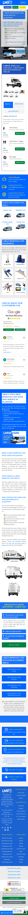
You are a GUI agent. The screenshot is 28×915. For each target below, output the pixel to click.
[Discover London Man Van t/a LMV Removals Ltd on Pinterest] (10, 828)
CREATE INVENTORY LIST (14, 751)
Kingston (21, 846)
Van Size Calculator (21, 811)
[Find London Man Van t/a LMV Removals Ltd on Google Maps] (8, 828)
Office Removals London (7, 843)
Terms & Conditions (21, 795)
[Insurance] (14, 890)
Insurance (21, 798)
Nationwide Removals (7, 851)
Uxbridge (21, 859)
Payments (21, 808)
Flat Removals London (7, 846)
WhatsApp (15, 7)
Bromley (21, 838)
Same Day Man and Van (7, 862)
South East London (21, 848)
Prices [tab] (8, 104)
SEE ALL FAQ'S (14, 645)
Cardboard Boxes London (14, 874)
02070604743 (8, 7)
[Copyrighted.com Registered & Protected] (14, 883)
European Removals (7, 854)
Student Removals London (7, 848)
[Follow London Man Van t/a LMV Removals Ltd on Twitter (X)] (5, 828)
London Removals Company (14, 868)
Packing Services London (7, 856)
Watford (21, 862)
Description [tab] (14, 111)
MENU (23, 2)
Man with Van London (7, 838)
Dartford (21, 843)
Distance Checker (21, 819)
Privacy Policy (21, 792)
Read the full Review (7, 352)
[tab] (6, 91)
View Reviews (9, 329)
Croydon (21, 840)
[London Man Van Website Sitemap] (8, 830)
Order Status (21, 805)
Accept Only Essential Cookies (14, 902)
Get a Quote (22, 7)
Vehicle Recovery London (14, 877)
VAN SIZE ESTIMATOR (14, 742)
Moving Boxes (7, 859)
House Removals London (7, 840)
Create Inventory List (21, 813)
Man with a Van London (14, 871)
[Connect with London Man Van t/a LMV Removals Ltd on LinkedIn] (5, 830)
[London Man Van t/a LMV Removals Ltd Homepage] (7, 2)
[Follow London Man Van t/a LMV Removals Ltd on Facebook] (2, 828)
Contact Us (7, 812)
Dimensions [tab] (19, 105)
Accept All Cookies (14, 898)
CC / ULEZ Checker (21, 816)
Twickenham (21, 856)
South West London (21, 854)
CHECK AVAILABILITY (14, 732)
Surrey (21, 851)
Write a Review (20, 329)
